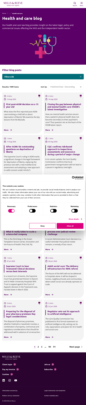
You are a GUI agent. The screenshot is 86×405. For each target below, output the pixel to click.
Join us (47, 364)
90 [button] (49, 346)
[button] (12, 346)
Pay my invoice (8, 369)
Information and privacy (9, 390)
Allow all (70, 226)
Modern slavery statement (10, 395)
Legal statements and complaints (54, 390)
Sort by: (44, 87)
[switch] (32, 211)
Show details (74, 219)
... (9, 13)
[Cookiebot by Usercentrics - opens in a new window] (73, 178)
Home (4, 13)
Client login (7, 364)
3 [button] (41, 346)
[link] (3, 380)
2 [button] (38, 346)
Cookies (5, 374)
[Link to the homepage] (14, 4)
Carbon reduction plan (51, 395)
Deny (43, 226)
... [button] (45, 346)
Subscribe (48, 369)
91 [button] (54, 346)
